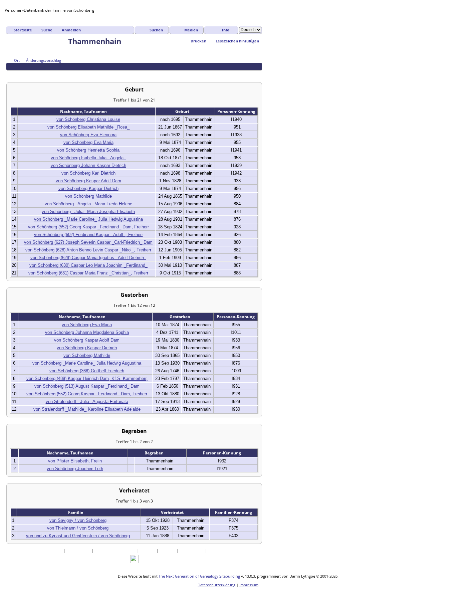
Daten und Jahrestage (115, 551)
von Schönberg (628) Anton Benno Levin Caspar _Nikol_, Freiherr (88, 249)
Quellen (148, 551)
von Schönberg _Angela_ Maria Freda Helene (88, 203)
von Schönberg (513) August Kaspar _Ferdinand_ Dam (87, 386)
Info (225, 29)
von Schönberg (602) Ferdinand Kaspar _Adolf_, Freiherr (88, 234)
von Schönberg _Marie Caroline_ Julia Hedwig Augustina (88, 219)
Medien (191, 29)
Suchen (156, 29)
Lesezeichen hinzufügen (237, 40)
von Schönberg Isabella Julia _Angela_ (88, 157)
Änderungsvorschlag (43, 60)
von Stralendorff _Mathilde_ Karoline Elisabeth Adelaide (87, 409)
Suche (46, 29)
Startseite (23, 29)
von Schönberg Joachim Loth (75, 468)
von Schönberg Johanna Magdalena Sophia (87, 332)
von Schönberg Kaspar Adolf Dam (88, 180)
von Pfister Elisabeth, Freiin (75, 460)
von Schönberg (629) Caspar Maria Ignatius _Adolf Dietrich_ (88, 257)
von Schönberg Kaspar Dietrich (88, 188)
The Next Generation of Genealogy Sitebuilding (199, 576)
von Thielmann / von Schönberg (77, 528)
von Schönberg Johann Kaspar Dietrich (88, 165)
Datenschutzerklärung (216, 584)
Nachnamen (78, 551)
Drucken (198, 40)
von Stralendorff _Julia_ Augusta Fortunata (87, 401)
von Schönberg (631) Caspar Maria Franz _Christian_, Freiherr (88, 272)
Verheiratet (173, 512)
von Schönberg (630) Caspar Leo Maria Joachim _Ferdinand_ (88, 265)
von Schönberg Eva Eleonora (88, 134)
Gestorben (180, 317)
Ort (17, 60)
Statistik (168, 551)
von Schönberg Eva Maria (88, 142)
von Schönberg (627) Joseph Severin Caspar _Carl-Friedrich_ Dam (88, 242)
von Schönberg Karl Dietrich (88, 173)
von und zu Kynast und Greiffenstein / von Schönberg (78, 535)
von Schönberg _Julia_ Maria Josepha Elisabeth (88, 211)
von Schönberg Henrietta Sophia (88, 150)
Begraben (155, 453)
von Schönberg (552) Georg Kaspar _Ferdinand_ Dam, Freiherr (88, 226)
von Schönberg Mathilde (88, 196)
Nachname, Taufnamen (84, 111)
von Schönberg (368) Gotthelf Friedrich (86, 370)
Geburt (182, 111)
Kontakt (216, 551)
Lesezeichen (192, 551)
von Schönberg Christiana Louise (88, 119)
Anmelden (71, 29)
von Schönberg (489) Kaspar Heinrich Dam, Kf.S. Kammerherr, (87, 378)
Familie (76, 512)
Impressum (248, 584)
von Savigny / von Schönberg (77, 520)
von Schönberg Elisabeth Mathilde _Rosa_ (88, 127)
